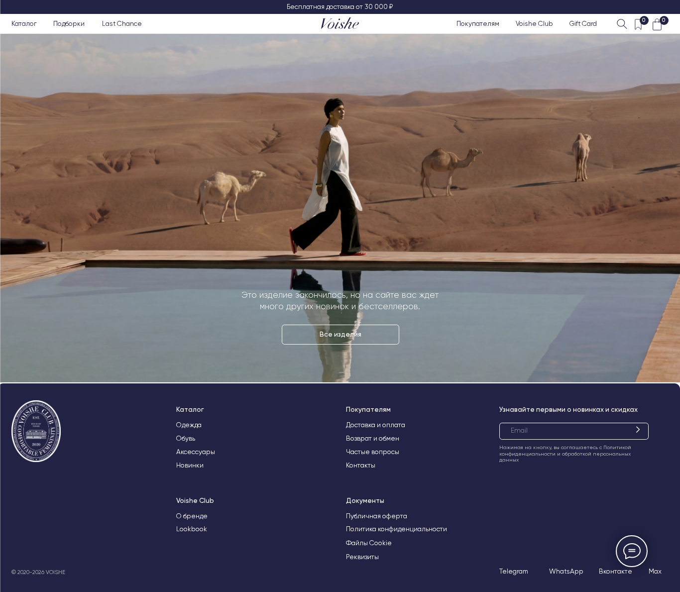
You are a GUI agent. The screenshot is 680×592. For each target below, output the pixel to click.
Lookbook (191, 529)
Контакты (360, 465)
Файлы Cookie (369, 543)
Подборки (69, 23)
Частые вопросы (372, 452)
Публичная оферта (376, 516)
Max (655, 571)
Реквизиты (362, 557)
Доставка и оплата (375, 425)
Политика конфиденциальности (396, 529)
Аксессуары (195, 452)
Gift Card (583, 23)
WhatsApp (566, 571)
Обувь (185, 438)
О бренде (192, 516)
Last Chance (122, 23)
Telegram (513, 571)
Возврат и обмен (372, 438)
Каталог (24, 23)
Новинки (190, 465)
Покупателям (477, 23)
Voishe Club (534, 23)
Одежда (189, 425)
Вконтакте (615, 571)
